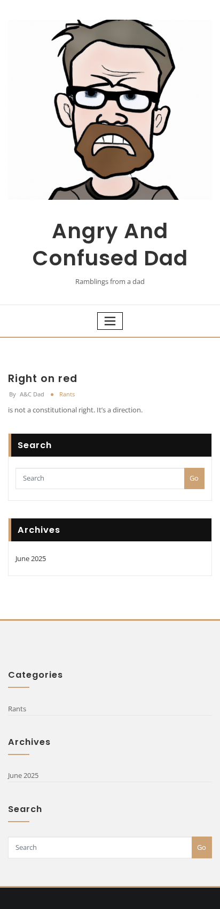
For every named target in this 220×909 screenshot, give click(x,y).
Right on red (42, 378)
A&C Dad (26, 394)
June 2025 (30, 558)
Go (194, 478)
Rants (67, 394)
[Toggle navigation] (110, 321)
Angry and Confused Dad (110, 244)
